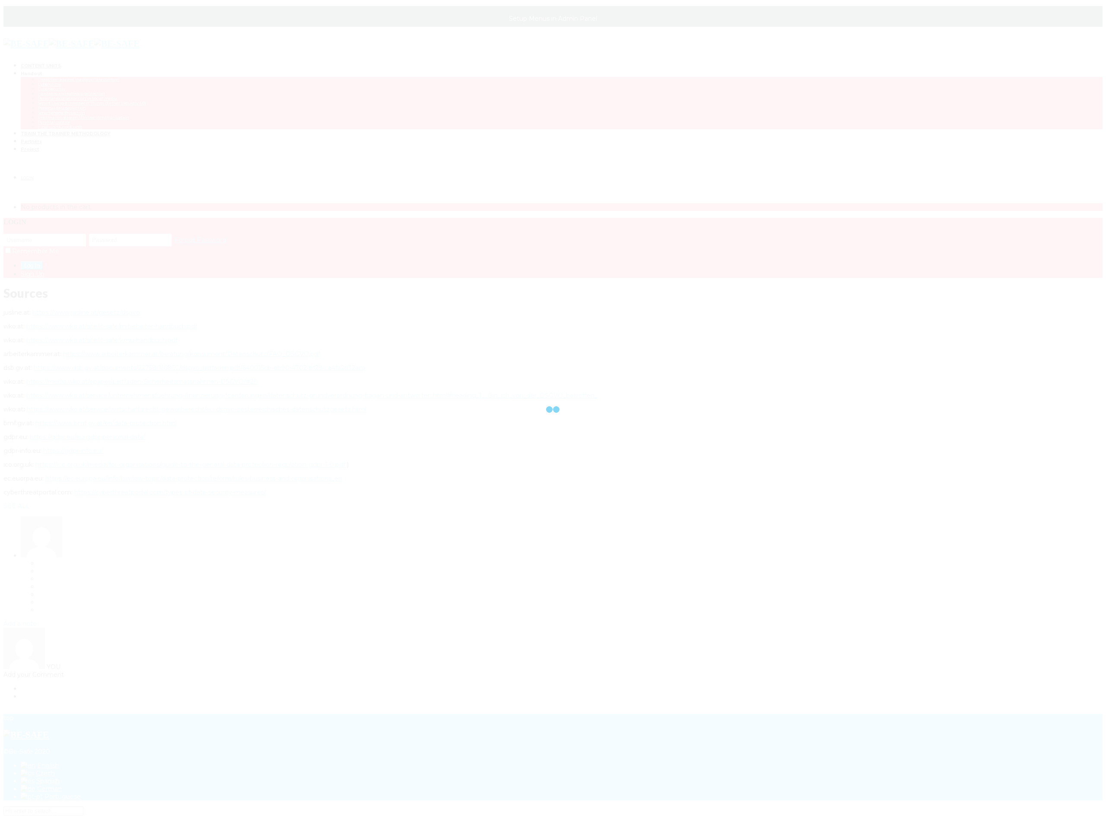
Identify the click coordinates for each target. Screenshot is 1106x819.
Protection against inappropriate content (78, 79)
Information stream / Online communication (83, 117)
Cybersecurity (51, 88)
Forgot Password (200, 240)
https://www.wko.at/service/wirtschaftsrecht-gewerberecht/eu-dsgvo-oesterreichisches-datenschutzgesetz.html (196, 409)
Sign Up (32, 274)
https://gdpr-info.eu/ (73, 451)
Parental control (54, 122)
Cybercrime (49, 84)
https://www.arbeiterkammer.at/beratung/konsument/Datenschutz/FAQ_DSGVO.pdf (191, 354)
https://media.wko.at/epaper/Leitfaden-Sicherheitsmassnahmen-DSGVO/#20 (142, 382)
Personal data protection (62, 107)
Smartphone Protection (61, 112)
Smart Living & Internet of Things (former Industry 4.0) (92, 103)
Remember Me (35, 251)
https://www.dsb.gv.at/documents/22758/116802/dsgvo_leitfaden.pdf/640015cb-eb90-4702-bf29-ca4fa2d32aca (199, 368)
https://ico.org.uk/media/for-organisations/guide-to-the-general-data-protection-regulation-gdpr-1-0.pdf (190, 464)
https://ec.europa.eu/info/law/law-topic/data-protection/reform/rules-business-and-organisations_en (193, 478)
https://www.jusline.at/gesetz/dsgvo (86, 312)
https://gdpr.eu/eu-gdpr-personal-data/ (88, 437)
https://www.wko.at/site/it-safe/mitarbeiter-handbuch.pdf (111, 326)
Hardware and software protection (71, 93)
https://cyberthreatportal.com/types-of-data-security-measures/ (170, 492)
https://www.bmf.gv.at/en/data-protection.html (106, 423)
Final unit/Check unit (60, 126)
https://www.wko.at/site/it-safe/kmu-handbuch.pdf (102, 340)
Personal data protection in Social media (77, 98)
